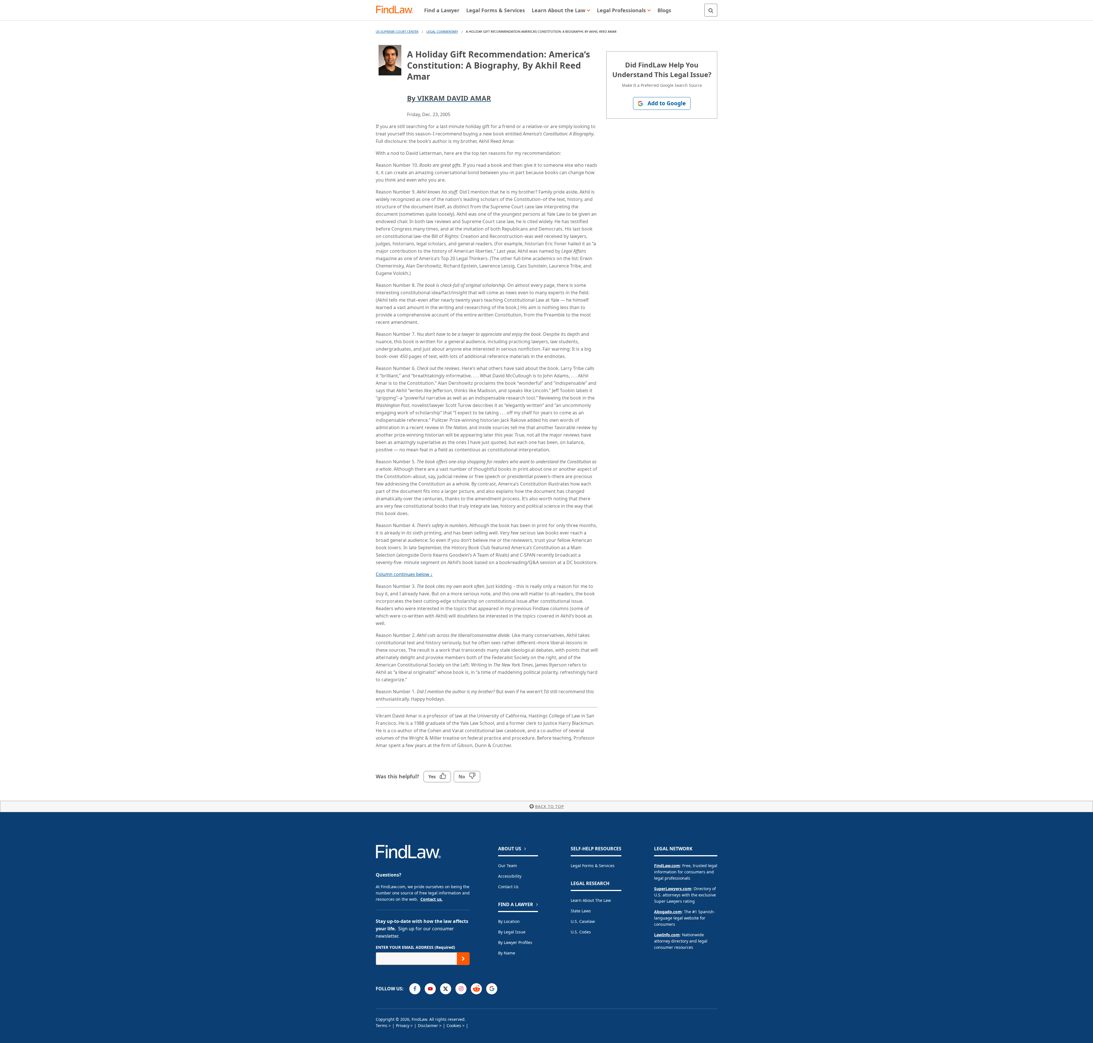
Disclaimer (428, 1025)
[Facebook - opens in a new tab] (414, 988)
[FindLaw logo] (397, 10)
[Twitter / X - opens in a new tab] (445, 988)
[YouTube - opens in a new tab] (430, 988)
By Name (506, 953)
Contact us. (431, 899)
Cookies (454, 1025)
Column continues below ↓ (404, 574)
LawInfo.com (667, 934)
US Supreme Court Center (397, 31)
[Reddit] (476, 988)
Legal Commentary (442, 31)
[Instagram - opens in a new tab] (461, 988)
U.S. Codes (581, 932)
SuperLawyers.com (672, 888)
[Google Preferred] (491, 988)
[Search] (710, 10)
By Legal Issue (511, 932)
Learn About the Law (591, 900)
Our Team (507, 865)
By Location (509, 921)
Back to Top (549, 806)
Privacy (402, 1025)
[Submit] (463, 958)
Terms (381, 1025)
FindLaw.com (667, 865)
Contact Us (508, 886)
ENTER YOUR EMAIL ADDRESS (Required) (415, 947)
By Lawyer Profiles (515, 942)
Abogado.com (668, 911)
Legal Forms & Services (593, 865)
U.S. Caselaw (583, 921)
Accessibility (509, 876)
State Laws (581, 911)
